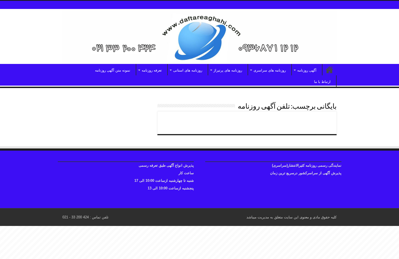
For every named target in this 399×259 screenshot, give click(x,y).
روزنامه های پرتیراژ (228, 70)
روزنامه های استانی (187, 70)
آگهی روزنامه (306, 70)
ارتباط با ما (322, 82)
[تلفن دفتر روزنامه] (199, 36)
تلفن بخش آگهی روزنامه (303, 120)
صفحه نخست (329, 69)
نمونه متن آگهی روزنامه (112, 70)
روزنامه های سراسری (270, 70)
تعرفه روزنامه (152, 70)
